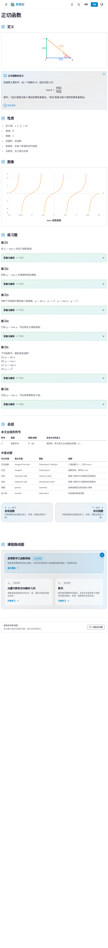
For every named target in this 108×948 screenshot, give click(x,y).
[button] (6, 4)
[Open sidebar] (72, 4)
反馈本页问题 (98, 627)
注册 (94, 4)
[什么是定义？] (104, 74)
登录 (86, 4)
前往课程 (11, 568)
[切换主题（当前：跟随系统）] (102, 4)
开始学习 (11, 601)
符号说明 (11, 105)
